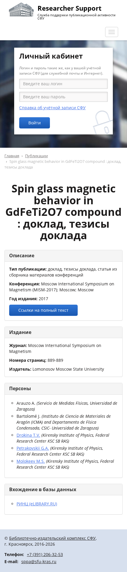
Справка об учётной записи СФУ (52, 107)
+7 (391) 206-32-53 (45, 554)
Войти (34, 123)
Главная (11, 155)
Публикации (36, 155)
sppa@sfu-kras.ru (38, 561)
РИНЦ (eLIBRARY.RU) (37, 504)
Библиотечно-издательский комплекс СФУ (52, 538)
